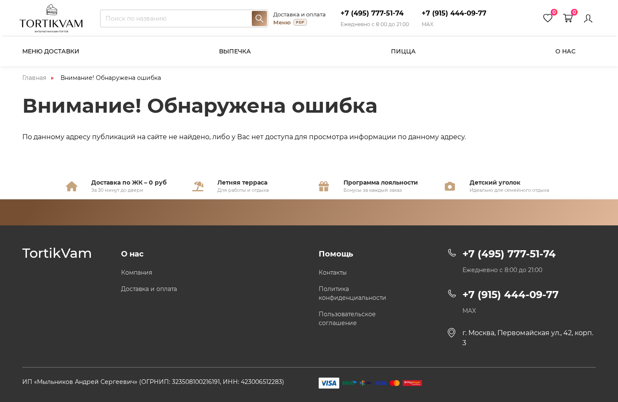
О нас (565, 51)
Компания (136, 272)
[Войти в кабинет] (588, 18)
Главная (34, 78)
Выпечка (235, 51)
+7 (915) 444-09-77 (454, 13)
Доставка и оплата (299, 14)
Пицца (403, 51)
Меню (288, 22)
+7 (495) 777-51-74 (372, 13)
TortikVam (57, 253)
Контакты (333, 272)
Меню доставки (50, 51)
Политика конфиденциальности (352, 293)
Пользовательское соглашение (347, 318)
